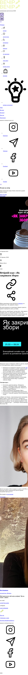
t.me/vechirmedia (4, 608)
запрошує (20, 303)
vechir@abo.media (4, 603)
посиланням (10, 494)
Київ (1, 194)
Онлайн (5, 194)
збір (26, 367)
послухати (2, 196)
